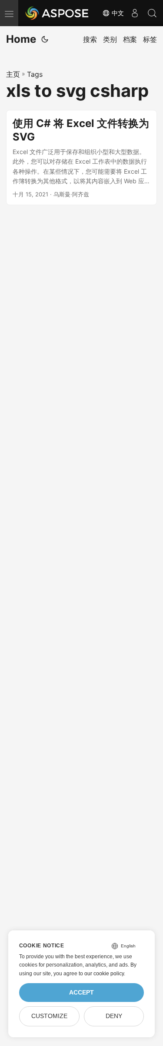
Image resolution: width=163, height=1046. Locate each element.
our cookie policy (104, 974)
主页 (13, 74)
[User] (134, 13)
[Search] (152, 13)
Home (21, 39)
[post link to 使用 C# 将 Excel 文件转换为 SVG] (81, 157)
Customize (49, 1016)
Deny (114, 1016)
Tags (35, 74)
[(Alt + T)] (45, 39)
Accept (81, 992)
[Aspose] (57, 13)
